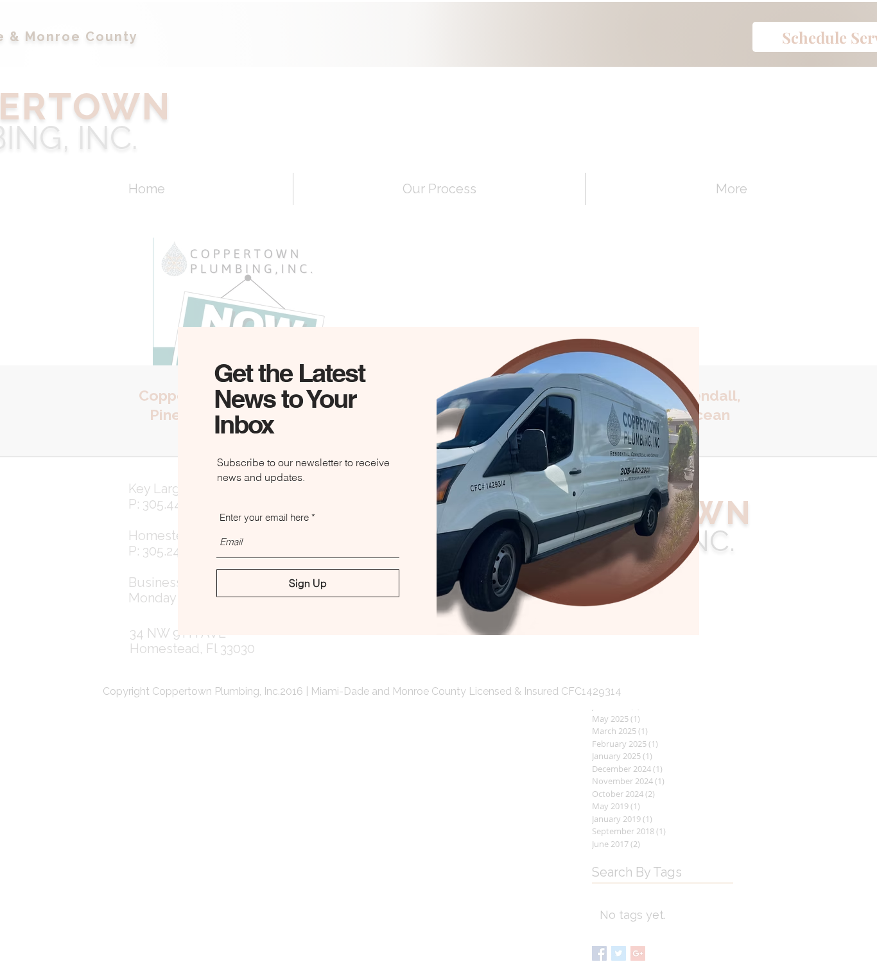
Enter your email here (264, 517)
